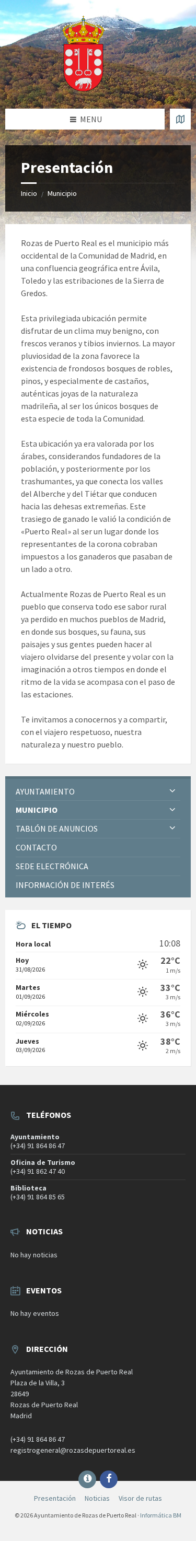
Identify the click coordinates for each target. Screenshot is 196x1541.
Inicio (29, 193)
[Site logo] (83, 88)
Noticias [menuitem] (97, 1498)
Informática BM (160, 1515)
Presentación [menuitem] (55, 1498)
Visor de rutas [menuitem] (140, 1498)
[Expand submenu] (172, 791)
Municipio (62, 193)
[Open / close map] (180, 119)
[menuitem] (98, 792)
